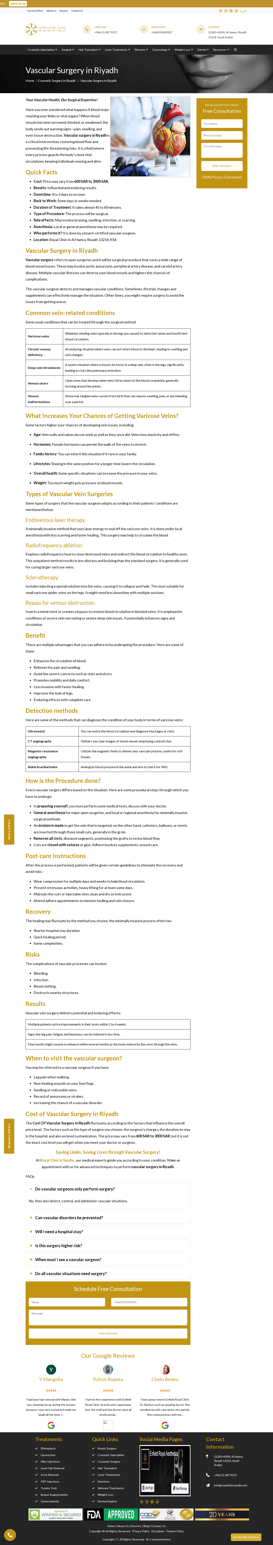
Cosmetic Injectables (111, 1455)
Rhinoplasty (48, 1448)
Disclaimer (157, 1531)
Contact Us (77, 10)
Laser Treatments (109, 1474)
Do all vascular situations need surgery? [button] (71, 1273)
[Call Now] (10, 1535)
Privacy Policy (140, 1531)
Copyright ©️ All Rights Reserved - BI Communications (136, 1539)
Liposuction (48, 1455)
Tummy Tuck (49, 1488)
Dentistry (104, 1481)
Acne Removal (50, 1474)
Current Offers (35, 10)
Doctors (64, 10)
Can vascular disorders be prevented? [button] (69, 1217)
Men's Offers (9, 830)
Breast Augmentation (54, 1494)
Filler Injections (50, 1461)
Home (30, 80)
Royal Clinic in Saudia (57, 1160)
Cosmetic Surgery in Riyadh (57, 80)
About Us (51, 10)
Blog (146, 1526)
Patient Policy (175, 1531)
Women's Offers (9, 1136)
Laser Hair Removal (52, 1468)
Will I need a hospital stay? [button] (59, 1231)
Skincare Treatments (111, 1488)
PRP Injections (50, 1481)
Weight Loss (106, 1494)
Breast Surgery (107, 1448)
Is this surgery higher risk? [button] (58, 1245)
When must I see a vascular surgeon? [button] (68, 1259)
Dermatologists (107, 1501)
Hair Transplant (107, 1468)
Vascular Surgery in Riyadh (99, 80)
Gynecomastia (50, 1501)
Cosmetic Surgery (109, 1461)
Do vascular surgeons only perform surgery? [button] (75, 1188)
